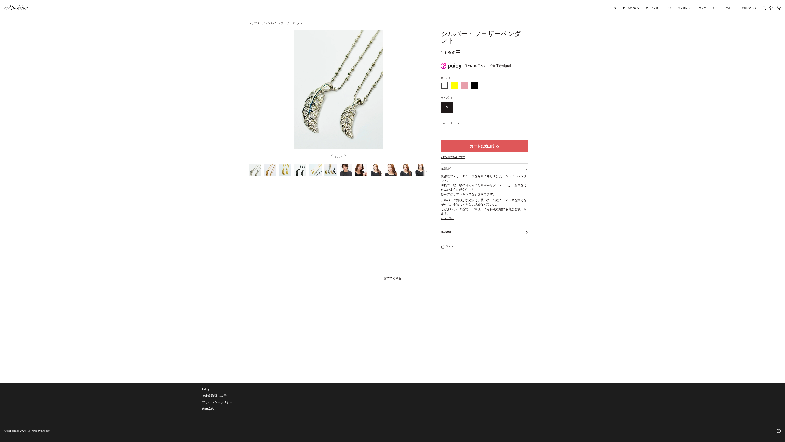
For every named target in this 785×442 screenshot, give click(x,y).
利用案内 (208, 409)
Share (449, 246)
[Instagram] (779, 431)
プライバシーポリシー (217, 402)
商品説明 (446, 168)
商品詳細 (446, 232)
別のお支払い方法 (453, 157)
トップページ (257, 23)
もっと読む (447, 218)
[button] (731, 8)
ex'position (13, 430)
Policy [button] (205, 389)
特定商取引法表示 (214, 395)
